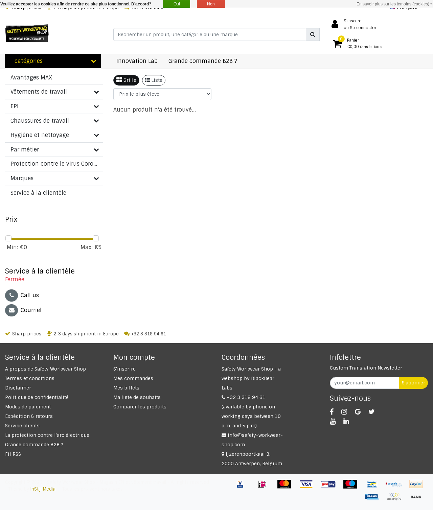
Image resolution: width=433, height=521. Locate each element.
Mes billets (126, 388)
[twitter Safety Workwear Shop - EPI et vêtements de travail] (371, 411)
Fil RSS (13, 454)
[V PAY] (243, 487)
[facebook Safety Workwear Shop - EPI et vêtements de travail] (332, 411)
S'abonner (413, 383)
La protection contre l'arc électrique (47, 435)
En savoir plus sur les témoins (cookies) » (395, 4)
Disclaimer (18, 388)
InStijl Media (42, 489)
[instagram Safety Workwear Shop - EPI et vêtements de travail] (344, 411)
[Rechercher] (312, 34)
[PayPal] (418, 487)
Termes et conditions (29, 378)
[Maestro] (353, 487)
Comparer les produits (139, 407)
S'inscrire (124, 369)
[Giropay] (331, 487)
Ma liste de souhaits (137, 397)
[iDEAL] (265, 487)
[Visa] (309, 487)
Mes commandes (133, 378)
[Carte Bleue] (375, 499)
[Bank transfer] (418, 499)
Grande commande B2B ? (34, 445)
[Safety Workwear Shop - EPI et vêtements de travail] (27, 33)
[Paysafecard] (397, 487)
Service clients (22, 426)
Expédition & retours (29, 416)
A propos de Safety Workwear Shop (45, 369)
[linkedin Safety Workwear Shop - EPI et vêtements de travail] (346, 421)
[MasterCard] (287, 487)
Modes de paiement (28, 407)
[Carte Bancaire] (397, 499)
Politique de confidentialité (37, 397)
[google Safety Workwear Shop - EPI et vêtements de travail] (358, 411)
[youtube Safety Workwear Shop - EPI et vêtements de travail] (333, 421)
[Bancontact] (375, 487)
